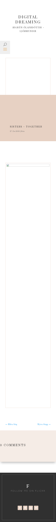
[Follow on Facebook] (20, 508)
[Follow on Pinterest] (25, 508)
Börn (22, 131)
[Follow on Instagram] (31, 508)
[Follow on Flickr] (36, 508)
